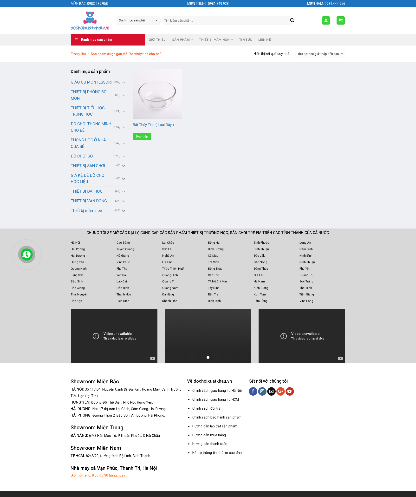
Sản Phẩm (181, 39)
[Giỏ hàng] (341, 20)
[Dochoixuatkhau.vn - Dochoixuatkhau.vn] (90, 20)
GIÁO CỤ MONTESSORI (91, 82)
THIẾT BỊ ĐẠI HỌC (87, 191)
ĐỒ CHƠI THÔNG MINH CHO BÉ (91, 127)
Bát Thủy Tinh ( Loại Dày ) (153, 125)
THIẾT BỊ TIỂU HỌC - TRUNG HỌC (89, 111)
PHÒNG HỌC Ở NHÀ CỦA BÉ (88, 143)
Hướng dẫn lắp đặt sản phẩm (214, 426)
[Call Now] (27, 254)
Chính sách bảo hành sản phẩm (216, 417)
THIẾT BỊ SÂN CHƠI (88, 165)
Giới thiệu (157, 39)
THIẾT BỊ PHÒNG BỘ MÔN (89, 95)
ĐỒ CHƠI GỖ (82, 156)
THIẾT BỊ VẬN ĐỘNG (89, 200)
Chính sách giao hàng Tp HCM (215, 399)
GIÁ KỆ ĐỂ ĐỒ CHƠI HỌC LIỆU (88, 178)
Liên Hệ (264, 39)
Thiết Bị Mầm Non (214, 39)
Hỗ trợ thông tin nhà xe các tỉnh (217, 453)
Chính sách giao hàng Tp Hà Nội (217, 390)
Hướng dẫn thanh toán (209, 444)
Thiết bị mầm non (86, 210)
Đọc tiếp (142, 136)
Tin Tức (245, 39)
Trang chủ (78, 54)
